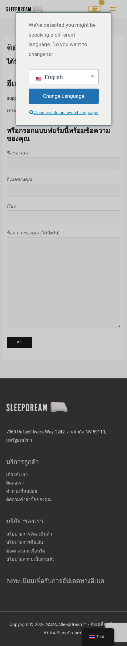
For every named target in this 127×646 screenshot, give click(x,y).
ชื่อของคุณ (17, 153)
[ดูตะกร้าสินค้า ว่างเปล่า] (94, 9)
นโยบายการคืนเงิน (24, 542)
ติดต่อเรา (15, 483)
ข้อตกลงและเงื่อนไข (25, 551)
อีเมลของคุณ (19, 179)
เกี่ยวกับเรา (17, 474)
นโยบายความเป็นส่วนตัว (30, 559)
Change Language (63, 96)
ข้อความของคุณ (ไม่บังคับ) (33, 233)
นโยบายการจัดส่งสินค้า (29, 534)
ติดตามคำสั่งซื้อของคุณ (29, 499)
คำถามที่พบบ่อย (21, 491)
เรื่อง (11, 206)
